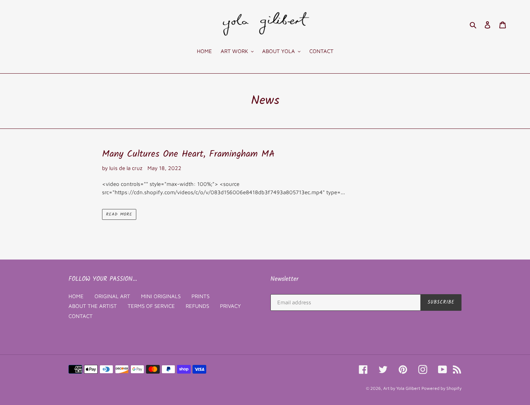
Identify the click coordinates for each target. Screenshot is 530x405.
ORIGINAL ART (112, 296)
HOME (76, 296)
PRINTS (200, 296)
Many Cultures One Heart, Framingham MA (188, 154)
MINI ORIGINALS (161, 296)
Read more (119, 214)
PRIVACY (230, 306)
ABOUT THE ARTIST (93, 306)
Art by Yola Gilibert (401, 388)
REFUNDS (197, 306)
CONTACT (81, 316)
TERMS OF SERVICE (151, 306)
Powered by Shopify (441, 388)
